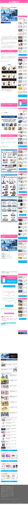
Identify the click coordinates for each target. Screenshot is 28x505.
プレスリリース (7, 493)
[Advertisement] (9, 29)
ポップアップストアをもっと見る (22, 96)
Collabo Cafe (14, 2)
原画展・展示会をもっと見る (22, 146)
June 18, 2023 (9, 301)
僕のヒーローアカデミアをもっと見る (22, 238)
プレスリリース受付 (12, 499)
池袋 (9, 325)
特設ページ (7, 253)
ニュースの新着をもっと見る (9, 450)
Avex (3, 325)
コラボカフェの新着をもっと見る (9, 481)
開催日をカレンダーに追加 (9, 313)
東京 (7, 325)
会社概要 (2, 499)
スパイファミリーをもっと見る (22, 261)
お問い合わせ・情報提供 (6, 499)
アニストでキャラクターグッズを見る (9, 286)
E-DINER (5, 325)
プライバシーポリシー (17, 499)
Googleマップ (7, 258)
